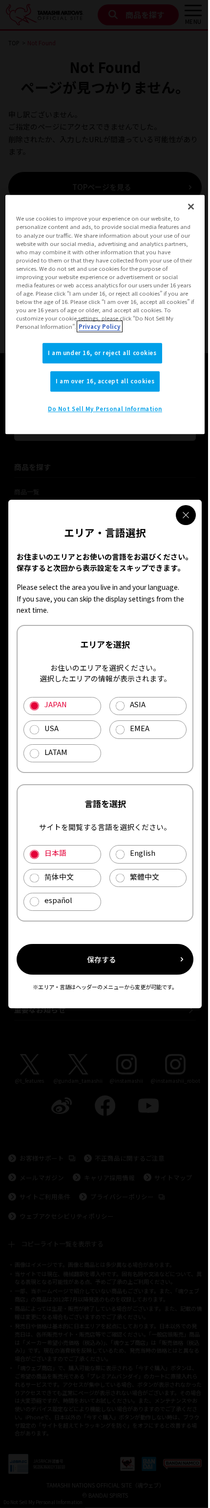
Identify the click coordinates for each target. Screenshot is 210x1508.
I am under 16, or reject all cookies (102, 353)
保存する (101, 959)
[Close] (191, 207)
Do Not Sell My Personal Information (105, 409)
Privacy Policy (100, 326)
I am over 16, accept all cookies (105, 381)
